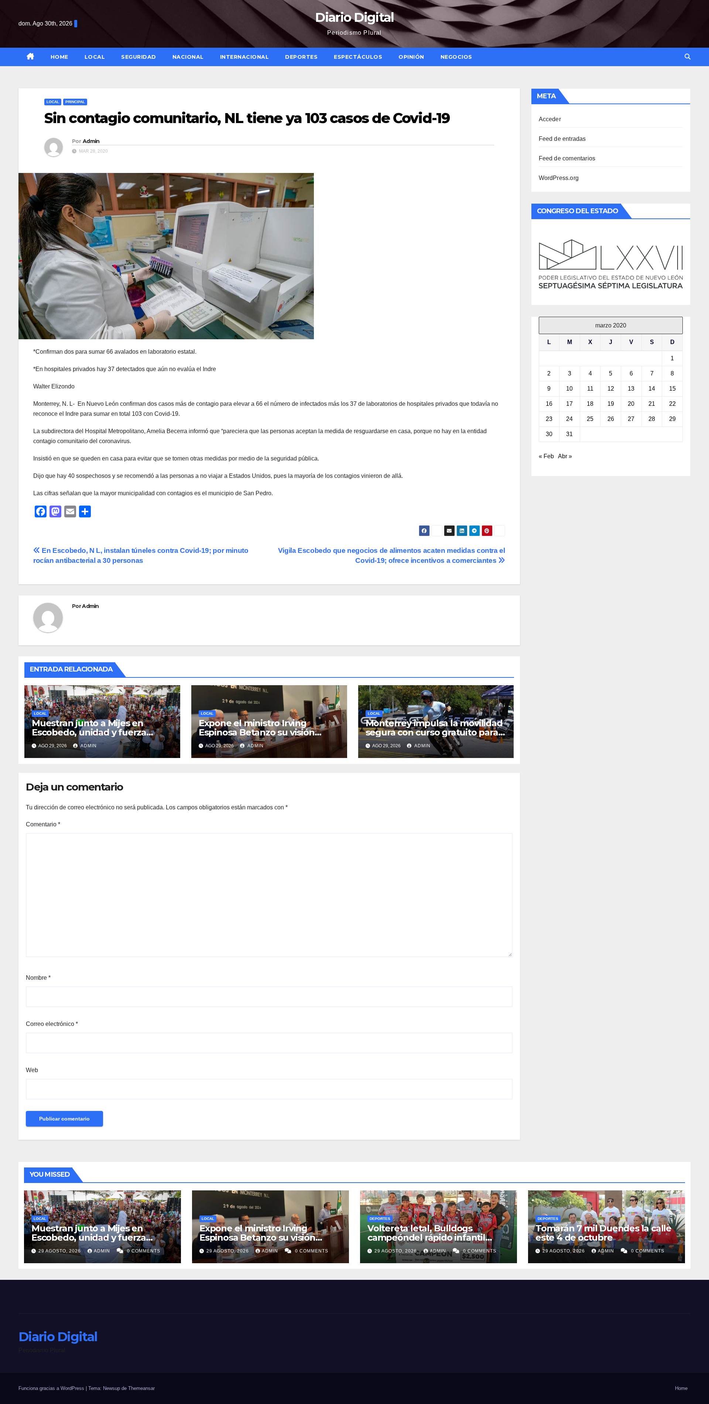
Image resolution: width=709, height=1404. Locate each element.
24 (569, 419)
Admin (91, 141)
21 (651, 404)
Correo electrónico (52, 1024)
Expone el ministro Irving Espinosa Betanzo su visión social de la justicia (257, 732)
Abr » (565, 456)
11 (590, 388)
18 (590, 404)
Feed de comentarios (567, 158)
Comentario (43, 824)
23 (549, 419)
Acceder (550, 119)
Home (59, 57)
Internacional (244, 57)
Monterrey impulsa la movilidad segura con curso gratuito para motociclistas (434, 732)
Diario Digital (354, 17)
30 (549, 434)
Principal (75, 102)
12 (610, 388)
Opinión (411, 57)
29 (672, 419)
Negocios (456, 57)
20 (631, 404)
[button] (688, 57)
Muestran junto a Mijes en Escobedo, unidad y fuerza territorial (89, 732)
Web (32, 1070)
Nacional (188, 57)
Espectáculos (358, 57)
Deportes (301, 57)
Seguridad (138, 57)
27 (631, 419)
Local (95, 57)
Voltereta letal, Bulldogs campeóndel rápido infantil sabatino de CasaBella (426, 1237)
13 (631, 388)
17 (569, 404)
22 (672, 404)
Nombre (38, 978)
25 (590, 419)
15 (672, 388)
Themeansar (141, 1388)
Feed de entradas (562, 139)
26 (610, 419)
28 (651, 419)
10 (569, 388)
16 (549, 404)
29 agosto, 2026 (60, 1251)
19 (610, 404)
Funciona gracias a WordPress (52, 1388)
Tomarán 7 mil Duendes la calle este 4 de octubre (603, 1233)
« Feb (546, 456)
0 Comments (143, 1251)
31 (569, 434)
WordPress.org (559, 178)
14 (651, 388)
